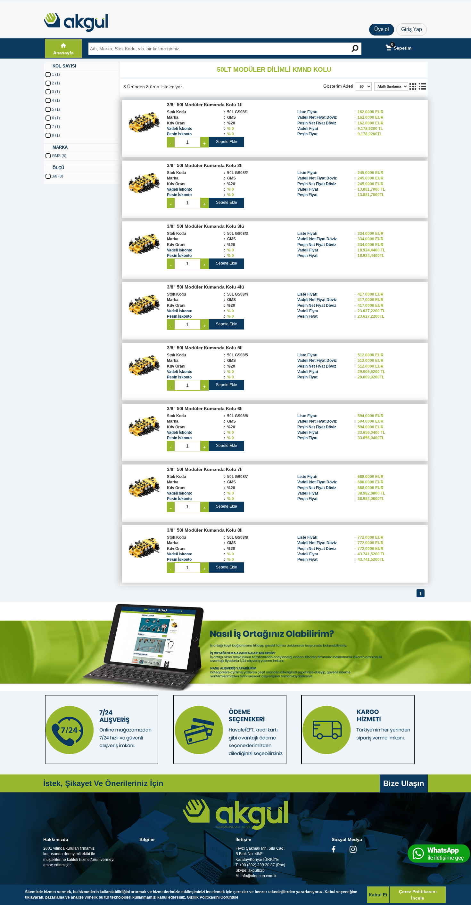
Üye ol (381, 29)
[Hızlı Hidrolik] (80, 21)
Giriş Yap (411, 29)
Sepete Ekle (226, 141)
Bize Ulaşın (403, 783)
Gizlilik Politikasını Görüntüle (212, 897)
